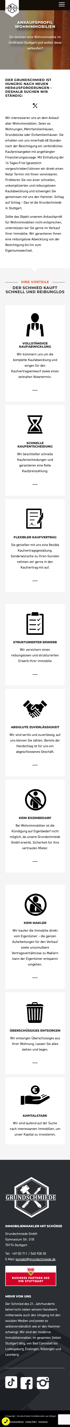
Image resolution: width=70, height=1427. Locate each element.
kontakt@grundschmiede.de (36, 1259)
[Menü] (60, 4)
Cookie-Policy (31, 1421)
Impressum (43, 1421)
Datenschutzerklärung (14, 1421)
